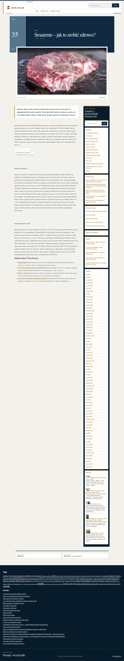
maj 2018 (88, 433)
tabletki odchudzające (111, 581)
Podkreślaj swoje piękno (92, 218)
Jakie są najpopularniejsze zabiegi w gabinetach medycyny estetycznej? (24, 629)
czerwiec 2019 (89, 397)
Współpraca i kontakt (55, 10)
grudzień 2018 (89, 413)
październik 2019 (90, 385)
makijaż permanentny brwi (67, 578)
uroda (40, 583)
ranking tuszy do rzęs (23, 581)
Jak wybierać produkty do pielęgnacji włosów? (33, 278)
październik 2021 (90, 335)
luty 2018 (88, 441)
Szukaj (115, 5)
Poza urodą (88, 158)
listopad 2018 (89, 416)
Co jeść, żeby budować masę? (12, 622)
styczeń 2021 (89, 352)
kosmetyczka (17, 578)
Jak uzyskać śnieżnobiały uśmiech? (13, 643)
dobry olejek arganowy (74, 576)
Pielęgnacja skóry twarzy (92, 149)
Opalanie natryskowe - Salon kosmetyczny (92, 579)
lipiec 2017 (88, 461)
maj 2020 (88, 369)
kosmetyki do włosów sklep (33, 577)
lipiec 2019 (88, 394)
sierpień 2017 (89, 458)
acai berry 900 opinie (10, 576)
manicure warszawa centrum (111, 578)
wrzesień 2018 (89, 422)
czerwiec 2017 (89, 463)
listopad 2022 (89, 327)
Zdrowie (36, 30)
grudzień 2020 (89, 355)
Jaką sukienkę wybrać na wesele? (13, 639)
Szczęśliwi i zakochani (10, 606)
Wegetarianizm (22, 262)
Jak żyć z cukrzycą (24, 273)
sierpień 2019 (89, 391)
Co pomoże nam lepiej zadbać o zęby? (14, 594)
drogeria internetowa (86, 576)
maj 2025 (88, 294)
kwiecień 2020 (89, 372)
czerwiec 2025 (89, 291)
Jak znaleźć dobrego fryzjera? (12, 617)
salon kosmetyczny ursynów (36, 581)
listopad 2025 (89, 285)
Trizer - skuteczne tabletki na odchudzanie (28, 584)
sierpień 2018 (89, 424)
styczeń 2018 (89, 444)
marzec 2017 (89, 466)
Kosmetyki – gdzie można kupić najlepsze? (96, 211)
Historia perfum (7, 613)
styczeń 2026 (89, 280)
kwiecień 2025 (89, 296)
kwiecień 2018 (89, 436)
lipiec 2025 (88, 288)
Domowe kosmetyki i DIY (92, 141)
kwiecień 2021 (89, 344)
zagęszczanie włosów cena (107, 584)
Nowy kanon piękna (90, 214)
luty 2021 (88, 349)
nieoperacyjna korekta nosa (33, 579)
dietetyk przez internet (62, 576)
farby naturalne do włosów (99, 576)
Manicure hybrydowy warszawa (95, 577)
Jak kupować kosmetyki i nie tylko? (13, 598)
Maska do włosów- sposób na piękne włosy (16, 620)
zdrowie (6, 586)
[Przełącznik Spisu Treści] (31, 150)
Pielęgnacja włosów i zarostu (93, 155)
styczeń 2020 (89, 377)
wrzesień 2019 (89, 388)
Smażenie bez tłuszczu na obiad (25, 155)
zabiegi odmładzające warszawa (87, 584)
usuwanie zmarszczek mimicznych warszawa (53, 584)
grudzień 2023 (89, 319)
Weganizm (21, 556)
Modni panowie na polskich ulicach (13, 603)
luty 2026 (88, 277)
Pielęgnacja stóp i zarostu (92, 152)
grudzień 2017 (89, 447)
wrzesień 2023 (89, 321)
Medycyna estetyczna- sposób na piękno (15, 632)
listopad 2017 (89, 450)
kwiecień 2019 (89, 402)
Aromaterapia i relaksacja (92, 133)
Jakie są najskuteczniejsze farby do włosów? (16, 596)
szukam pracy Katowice (98, 581)
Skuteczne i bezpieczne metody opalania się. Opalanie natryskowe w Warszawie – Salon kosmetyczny (33, 634)
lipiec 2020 (88, 363)
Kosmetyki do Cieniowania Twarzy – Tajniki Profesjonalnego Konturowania (25, 624)
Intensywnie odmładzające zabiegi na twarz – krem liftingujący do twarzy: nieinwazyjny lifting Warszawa (34, 636)
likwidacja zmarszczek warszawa (49, 578)
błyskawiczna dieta (47, 576)
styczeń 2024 (89, 316)
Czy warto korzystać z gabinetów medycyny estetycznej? (20, 601)
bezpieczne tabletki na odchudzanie (29, 576)
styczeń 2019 (89, 411)
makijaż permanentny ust (82, 578)
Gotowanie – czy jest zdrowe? (73, 556)
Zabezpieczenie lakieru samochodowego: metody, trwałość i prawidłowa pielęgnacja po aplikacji (96, 186)
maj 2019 (88, 399)
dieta (54, 576)
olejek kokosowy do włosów (47, 579)
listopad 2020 (89, 358)
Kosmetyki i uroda (45, 10)
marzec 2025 (89, 299)
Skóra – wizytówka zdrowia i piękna (94, 222)
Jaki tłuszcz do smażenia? (23, 152)
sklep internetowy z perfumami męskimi (65, 581)
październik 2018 (90, 419)
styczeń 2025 (89, 302)
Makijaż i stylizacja (90, 147)
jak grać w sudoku (8, 578)
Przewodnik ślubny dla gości (11, 610)
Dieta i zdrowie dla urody (92, 138)
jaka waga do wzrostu (113, 576)
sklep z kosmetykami (84, 581)
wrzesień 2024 (89, 313)
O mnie (37, 10)
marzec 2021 (89, 346)
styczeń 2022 (89, 330)
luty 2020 (88, 374)
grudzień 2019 (89, 380)
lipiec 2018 (88, 427)
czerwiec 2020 (89, 366)
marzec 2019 (89, 405)
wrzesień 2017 (89, 455)
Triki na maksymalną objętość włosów (95, 225)
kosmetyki (24, 578)
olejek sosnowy (58, 579)
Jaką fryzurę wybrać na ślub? (11, 627)
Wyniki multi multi (69, 584)
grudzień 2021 (89, 333)
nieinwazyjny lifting (18, 579)
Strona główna (116, 656)
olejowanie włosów (74, 579)
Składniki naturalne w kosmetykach (94, 163)
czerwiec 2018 (89, 430)
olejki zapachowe (65, 579)
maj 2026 (88, 274)
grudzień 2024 (89, 305)
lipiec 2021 (88, 338)
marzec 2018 (89, 438)
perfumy (12, 581)
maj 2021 (88, 341)
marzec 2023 (89, 324)
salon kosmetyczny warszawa (49, 581)
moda (10, 579)
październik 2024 (90, 310)
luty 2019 (88, 408)
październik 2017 (90, 452)
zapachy (117, 584)
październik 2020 (90, 360)
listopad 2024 (89, 307)
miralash (5, 579)
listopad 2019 (89, 383)
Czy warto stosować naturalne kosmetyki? (31, 268)
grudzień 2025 (89, 282)
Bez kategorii (89, 135)
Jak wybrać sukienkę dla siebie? (12, 641)
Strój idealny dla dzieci (10, 608)
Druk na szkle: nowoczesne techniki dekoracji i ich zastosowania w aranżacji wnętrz (95, 192)
